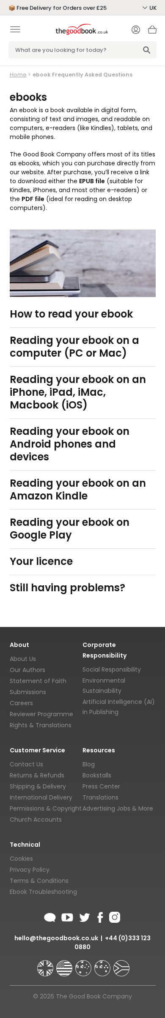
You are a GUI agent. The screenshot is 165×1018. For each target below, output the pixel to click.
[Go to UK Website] (46, 964)
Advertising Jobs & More (117, 808)
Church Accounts (36, 819)
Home (18, 74)
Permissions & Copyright (46, 808)
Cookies (21, 858)
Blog (88, 764)
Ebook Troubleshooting (43, 892)
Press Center (101, 786)
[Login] (136, 31)
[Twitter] (84, 916)
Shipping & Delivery (38, 786)
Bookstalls (96, 775)
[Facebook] (99, 916)
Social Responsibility (111, 669)
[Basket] (152, 32)
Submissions (28, 692)
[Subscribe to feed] (50, 916)
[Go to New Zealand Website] (103, 964)
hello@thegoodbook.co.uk (56, 938)
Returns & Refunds (37, 775)
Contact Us (26, 764)
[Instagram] (114, 916)
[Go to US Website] (65, 964)
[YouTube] (67, 916)
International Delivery (41, 797)
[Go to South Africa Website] (121, 964)
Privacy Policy (30, 869)
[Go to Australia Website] (84, 964)
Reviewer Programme (41, 714)
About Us (23, 659)
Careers (21, 703)
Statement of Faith (38, 681)
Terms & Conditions (39, 880)
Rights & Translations (41, 725)
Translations (100, 797)
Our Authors (27, 670)
